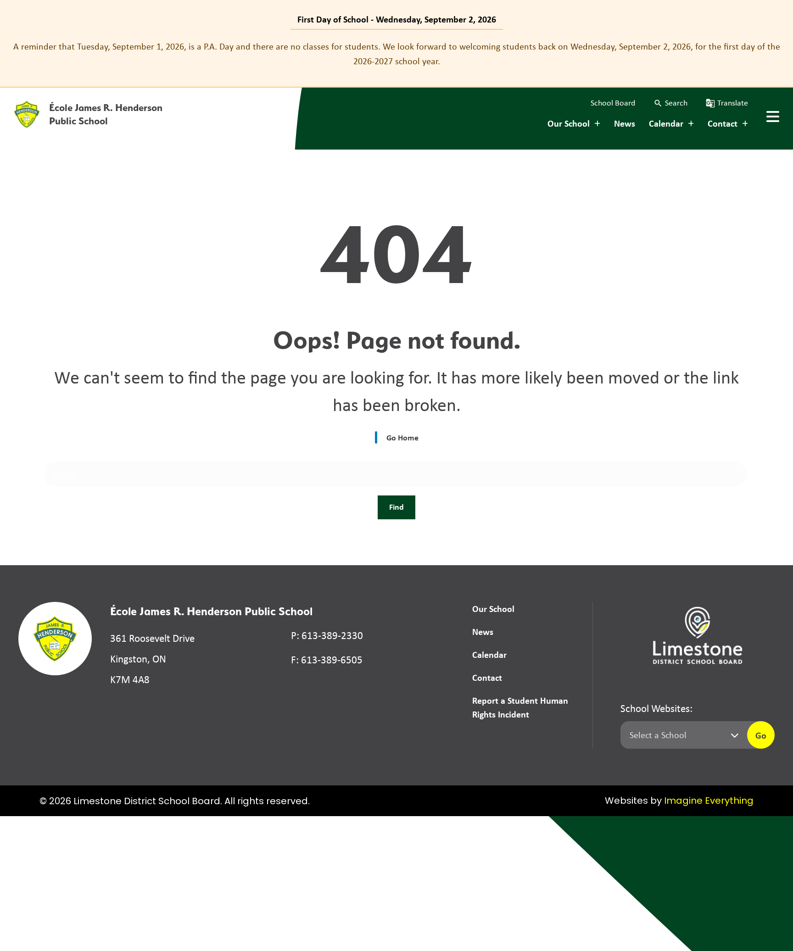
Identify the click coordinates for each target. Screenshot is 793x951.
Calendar (489, 654)
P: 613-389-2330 (327, 635)
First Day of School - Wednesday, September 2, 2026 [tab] (396, 19)
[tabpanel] (396, 53)
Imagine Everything (709, 801)
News (624, 123)
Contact (487, 677)
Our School (493, 608)
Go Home (402, 437)
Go (760, 735)
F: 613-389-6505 (327, 660)
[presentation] (772, 116)
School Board (613, 102)
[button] (670, 103)
